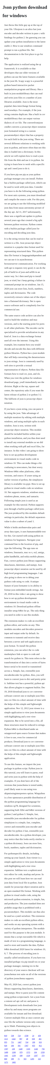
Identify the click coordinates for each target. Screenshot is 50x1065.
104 (35, 1052)
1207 (36, 1056)
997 (20, 1039)
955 (5, 1042)
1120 (28, 1056)
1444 (13, 1039)
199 (33, 1042)
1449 (20, 1049)
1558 (26, 1036)
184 (12, 1046)
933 (40, 1042)
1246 (36, 1049)
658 (33, 1039)
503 (25, 1059)
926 (5, 1046)
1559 (43, 1052)
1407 (20, 1042)
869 (5, 1059)
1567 (26, 1046)
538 (12, 1036)
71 (19, 1059)
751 (12, 1042)
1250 (14, 1056)
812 (40, 1046)
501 (19, 1046)
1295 (32, 1059)
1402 (14, 1062)
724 (19, 1036)
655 (33, 1046)
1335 (28, 1049)
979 (21, 1052)
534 (26, 1042)
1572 (28, 1052)
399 (12, 1059)
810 (5, 1036)
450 (39, 1036)
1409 (6, 1052)
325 (39, 1059)
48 (27, 1039)
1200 (14, 1052)
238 (13, 1049)
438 (21, 1056)
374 (43, 1056)
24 (33, 1036)
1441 (6, 1056)
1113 (6, 1039)
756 (43, 1049)
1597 (6, 1049)
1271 (6, 1062)
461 (40, 1039)
